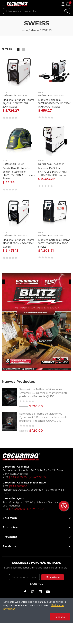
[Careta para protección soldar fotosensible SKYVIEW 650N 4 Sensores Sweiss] (19, 140)
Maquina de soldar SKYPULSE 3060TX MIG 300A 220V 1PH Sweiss (52, 172)
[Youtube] (48, 591)
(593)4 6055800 (18, 486)
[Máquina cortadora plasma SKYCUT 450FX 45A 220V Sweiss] (54, 212)
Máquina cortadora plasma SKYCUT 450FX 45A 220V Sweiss (54, 243)
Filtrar (7, 49)
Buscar (66, 11)
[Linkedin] (40, 591)
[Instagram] (32, 591)
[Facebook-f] (25, 591)
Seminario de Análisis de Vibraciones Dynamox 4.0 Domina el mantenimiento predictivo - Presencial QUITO (43, 393)
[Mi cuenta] (63, 4)
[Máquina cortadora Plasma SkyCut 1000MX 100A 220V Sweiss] (19, 72)
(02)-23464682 (35, 509)
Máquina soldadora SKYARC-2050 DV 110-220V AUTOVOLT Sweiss (54, 103)
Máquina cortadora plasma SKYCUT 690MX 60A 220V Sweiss (18, 243)
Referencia (9, 95)
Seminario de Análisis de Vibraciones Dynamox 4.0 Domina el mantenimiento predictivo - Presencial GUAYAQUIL (43, 417)
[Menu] (4, 4)
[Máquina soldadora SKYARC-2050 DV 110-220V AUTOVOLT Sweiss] (54, 72)
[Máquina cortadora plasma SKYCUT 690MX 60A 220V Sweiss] (19, 212)
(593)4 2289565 (17, 477)
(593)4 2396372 (37, 477)
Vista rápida (27, 60)
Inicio (5, 92)
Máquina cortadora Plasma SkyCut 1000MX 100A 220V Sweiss (18, 103)
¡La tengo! (59, 617)
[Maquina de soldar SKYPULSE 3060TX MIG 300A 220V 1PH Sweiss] (54, 140)
